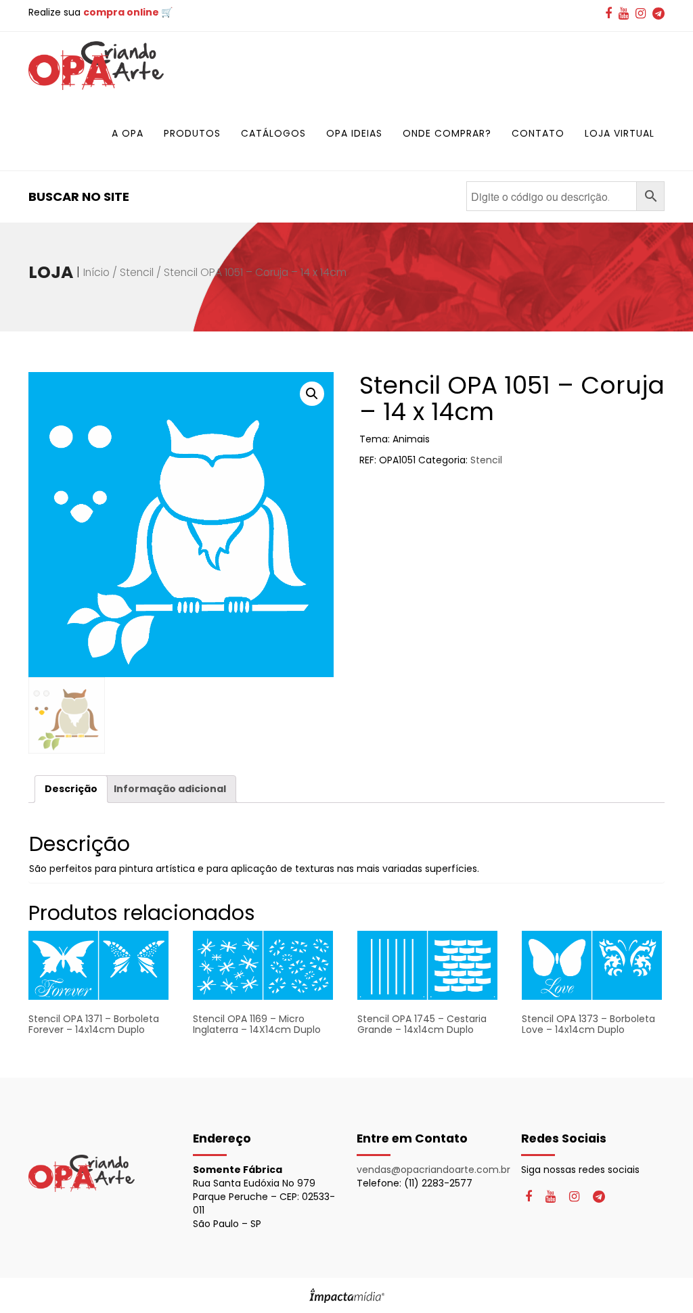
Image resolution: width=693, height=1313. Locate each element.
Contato (538, 133)
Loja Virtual (619, 133)
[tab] (71, 789)
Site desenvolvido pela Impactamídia (346, 1295)
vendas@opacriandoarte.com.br (433, 1169)
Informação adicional (170, 789)
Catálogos (273, 133)
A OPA (127, 133)
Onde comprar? (447, 133)
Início (96, 272)
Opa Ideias (354, 133)
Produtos (192, 133)
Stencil (137, 272)
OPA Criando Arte (96, 66)
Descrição (71, 789)
